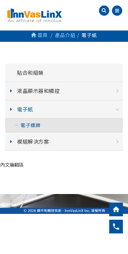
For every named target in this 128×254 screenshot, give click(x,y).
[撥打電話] (116, 226)
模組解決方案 (33, 141)
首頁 (42, 35)
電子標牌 (30, 125)
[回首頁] (116, 209)
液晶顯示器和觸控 (38, 90)
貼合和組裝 (30, 72)
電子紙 (25, 109)
